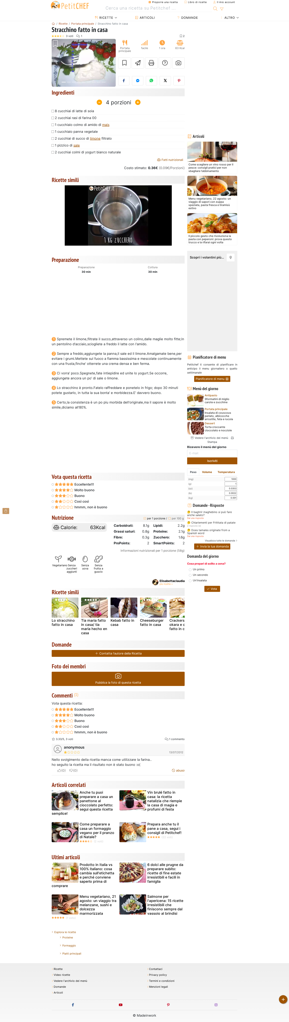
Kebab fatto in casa (122, 622)
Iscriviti (212, 461)
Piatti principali (71, 953)
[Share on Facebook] (124, 80)
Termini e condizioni (161, 980)
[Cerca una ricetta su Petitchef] (215, 8)
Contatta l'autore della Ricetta (120, 653)
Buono (79, 496)
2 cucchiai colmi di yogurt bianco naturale (88, 152)
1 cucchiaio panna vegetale (76, 132)
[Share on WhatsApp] (151, 80)
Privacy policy (158, 974)
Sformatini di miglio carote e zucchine (217, 400)
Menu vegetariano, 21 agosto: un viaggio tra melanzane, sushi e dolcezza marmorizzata (98, 905)
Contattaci (155, 969)
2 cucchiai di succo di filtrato (83, 138)
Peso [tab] (193, 472)
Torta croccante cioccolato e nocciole (218, 428)
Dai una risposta (195, 518)
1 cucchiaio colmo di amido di (82, 125)
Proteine (67, 937)
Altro (229, 17)
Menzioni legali (158, 986)
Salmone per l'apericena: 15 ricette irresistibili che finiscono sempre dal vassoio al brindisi (165, 905)
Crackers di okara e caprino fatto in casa (182, 624)
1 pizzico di (67, 145)
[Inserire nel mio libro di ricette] (124, 62)
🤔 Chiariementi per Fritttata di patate (211, 522)
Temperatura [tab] (226, 472)
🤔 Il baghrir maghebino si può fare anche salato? (209, 514)
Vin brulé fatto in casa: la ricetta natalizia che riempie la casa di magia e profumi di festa (164, 800)
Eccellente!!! (84, 484)
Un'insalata (200, 580)
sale (76, 145)
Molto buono (84, 490)
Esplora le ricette (65, 932)
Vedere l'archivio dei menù (211, 438)
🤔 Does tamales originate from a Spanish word (208, 532)
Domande (189, 17)
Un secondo (200, 574)
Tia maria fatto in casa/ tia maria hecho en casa (94, 626)
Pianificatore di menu (210, 379)
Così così (81, 501)
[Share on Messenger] (137, 80)
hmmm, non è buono (90, 507)
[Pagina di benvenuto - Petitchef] (53, 23)
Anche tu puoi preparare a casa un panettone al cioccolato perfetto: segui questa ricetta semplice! (82, 803)
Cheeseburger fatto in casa (152, 622)
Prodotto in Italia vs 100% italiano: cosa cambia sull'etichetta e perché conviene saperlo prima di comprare (83, 875)
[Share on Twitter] (165, 80)
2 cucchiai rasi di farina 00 (76, 118)
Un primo (199, 569)
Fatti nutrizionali (172, 160)
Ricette (105, 17)
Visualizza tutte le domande (220, 540)
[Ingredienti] (6, 511)
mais (105, 125)
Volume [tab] (207, 472)
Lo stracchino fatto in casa (63, 622)
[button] (56, 63)
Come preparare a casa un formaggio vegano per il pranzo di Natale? (97, 830)
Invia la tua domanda (214, 546)
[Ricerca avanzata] (222, 9)
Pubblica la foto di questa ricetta (118, 682)
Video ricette (62, 974)
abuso (180, 770)
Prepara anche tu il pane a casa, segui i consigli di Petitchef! (164, 828)
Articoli (147, 17)
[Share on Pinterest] (179, 80)
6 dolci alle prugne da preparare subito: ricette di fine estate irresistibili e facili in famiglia (165, 873)
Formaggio (69, 945)
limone (95, 138)
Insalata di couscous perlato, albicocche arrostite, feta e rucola (219, 416)
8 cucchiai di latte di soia (74, 111)
